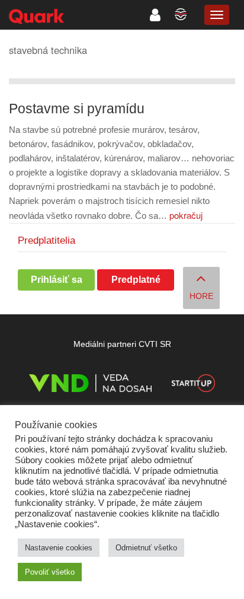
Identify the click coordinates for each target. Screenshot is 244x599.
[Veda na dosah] (90, 385)
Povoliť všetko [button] (50, 572)
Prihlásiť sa (56, 280)
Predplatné (135, 280)
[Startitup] (193, 385)
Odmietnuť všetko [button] (146, 547)
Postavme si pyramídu (77, 108)
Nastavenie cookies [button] (58, 547)
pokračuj (186, 215)
